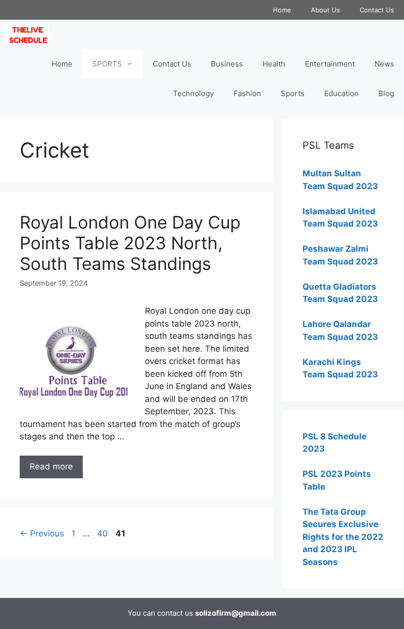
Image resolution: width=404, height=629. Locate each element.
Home (282, 10)
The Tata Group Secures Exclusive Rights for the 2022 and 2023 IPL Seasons (343, 537)
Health (274, 63)
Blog (386, 93)
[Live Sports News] (30, 34)
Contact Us (377, 10)
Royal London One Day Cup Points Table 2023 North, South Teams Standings (130, 243)
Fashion (247, 93)
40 (103, 533)
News (384, 63)
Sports (292, 93)
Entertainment (330, 63)
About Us (325, 10)
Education (341, 93)
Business (227, 63)
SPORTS (107, 63)
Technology (193, 93)
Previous (42, 533)
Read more (51, 466)
